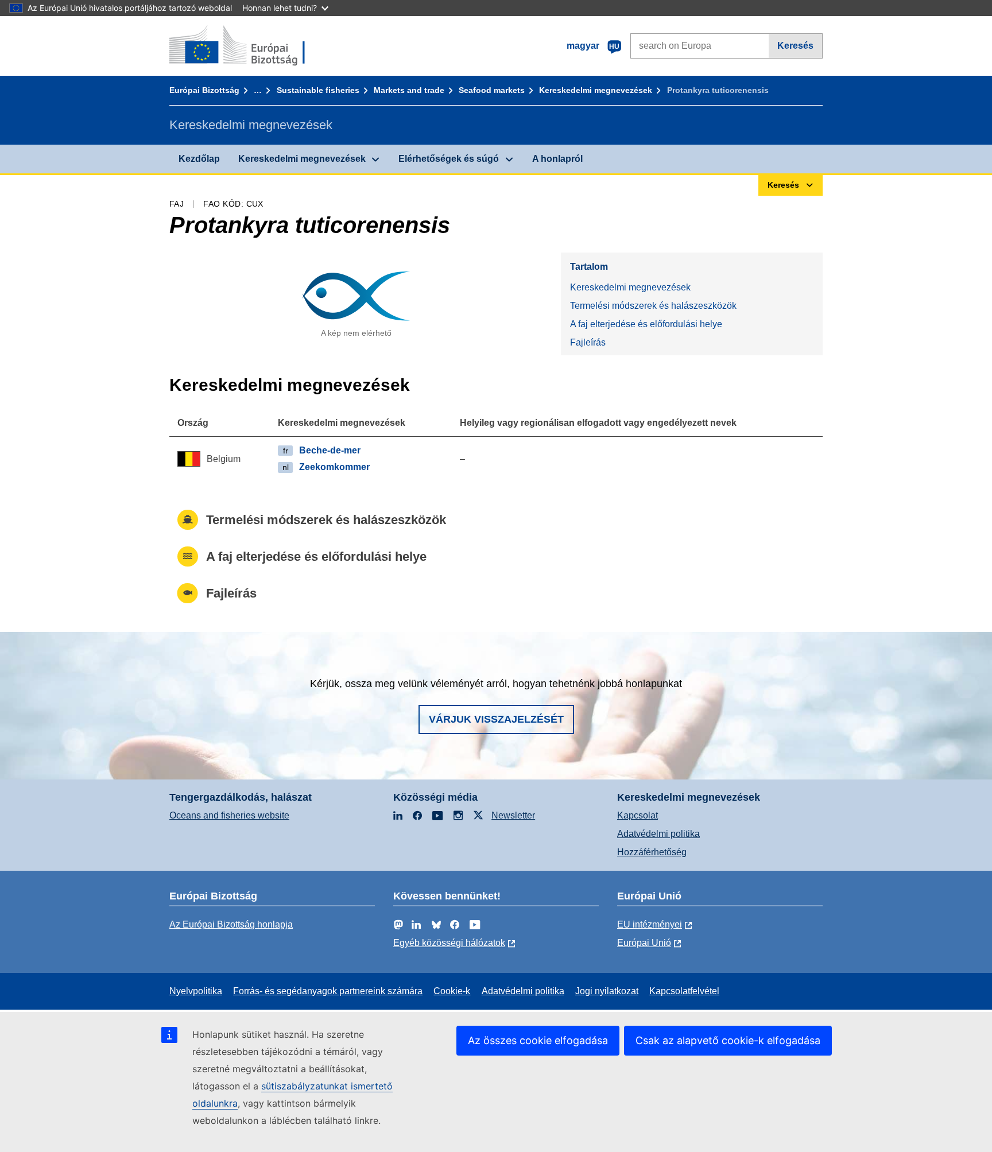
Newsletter (513, 815)
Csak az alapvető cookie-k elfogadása (728, 1040)
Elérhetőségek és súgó (448, 159)
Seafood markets (492, 90)
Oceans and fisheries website (229, 815)
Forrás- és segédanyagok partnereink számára (328, 991)
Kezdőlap (199, 159)
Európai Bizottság (204, 90)
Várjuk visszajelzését (496, 719)
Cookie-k (451, 991)
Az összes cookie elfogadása (538, 1040)
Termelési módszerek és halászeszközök (653, 306)
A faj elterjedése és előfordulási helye (646, 324)
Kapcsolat (637, 815)
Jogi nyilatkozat (606, 991)
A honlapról (557, 159)
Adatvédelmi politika (658, 834)
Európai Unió (644, 943)
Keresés (795, 46)
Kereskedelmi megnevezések (595, 90)
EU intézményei (649, 924)
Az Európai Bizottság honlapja (231, 924)
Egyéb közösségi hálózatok (449, 943)
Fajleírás (588, 342)
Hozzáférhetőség (652, 852)
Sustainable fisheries (318, 90)
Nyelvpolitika (195, 991)
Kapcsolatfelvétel (684, 991)
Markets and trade (409, 90)
